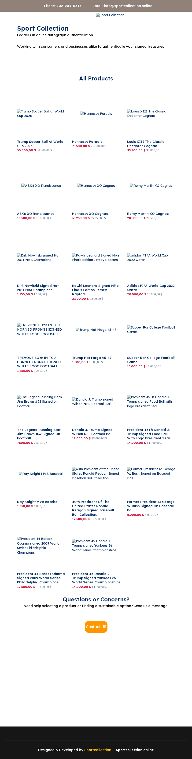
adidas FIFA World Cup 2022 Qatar (150, 233)
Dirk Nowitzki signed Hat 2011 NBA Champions (40, 233)
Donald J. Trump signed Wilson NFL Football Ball (91, 377)
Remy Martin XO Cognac (146, 159)
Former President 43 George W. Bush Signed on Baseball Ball (149, 451)
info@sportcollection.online (128, 6)
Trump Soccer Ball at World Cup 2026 (38, 89)
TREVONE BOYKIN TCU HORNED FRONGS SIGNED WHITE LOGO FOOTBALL (39, 307)
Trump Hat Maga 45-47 (90, 303)
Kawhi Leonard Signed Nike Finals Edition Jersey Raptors (95, 233)
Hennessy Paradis (86, 87)
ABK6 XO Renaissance (35, 159)
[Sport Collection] (110, 15)
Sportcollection (97, 750)
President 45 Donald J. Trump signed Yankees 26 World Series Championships (95, 523)
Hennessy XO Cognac (89, 159)
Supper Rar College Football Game (149, 305)
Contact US (96, 626)
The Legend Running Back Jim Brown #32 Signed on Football (38, 379)
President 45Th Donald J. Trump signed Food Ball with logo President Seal (149, 379)
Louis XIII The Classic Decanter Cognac (144, 89)
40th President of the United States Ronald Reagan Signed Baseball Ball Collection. (95, 451)
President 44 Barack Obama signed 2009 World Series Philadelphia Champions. (39, 523)
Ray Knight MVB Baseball (37, 447)
